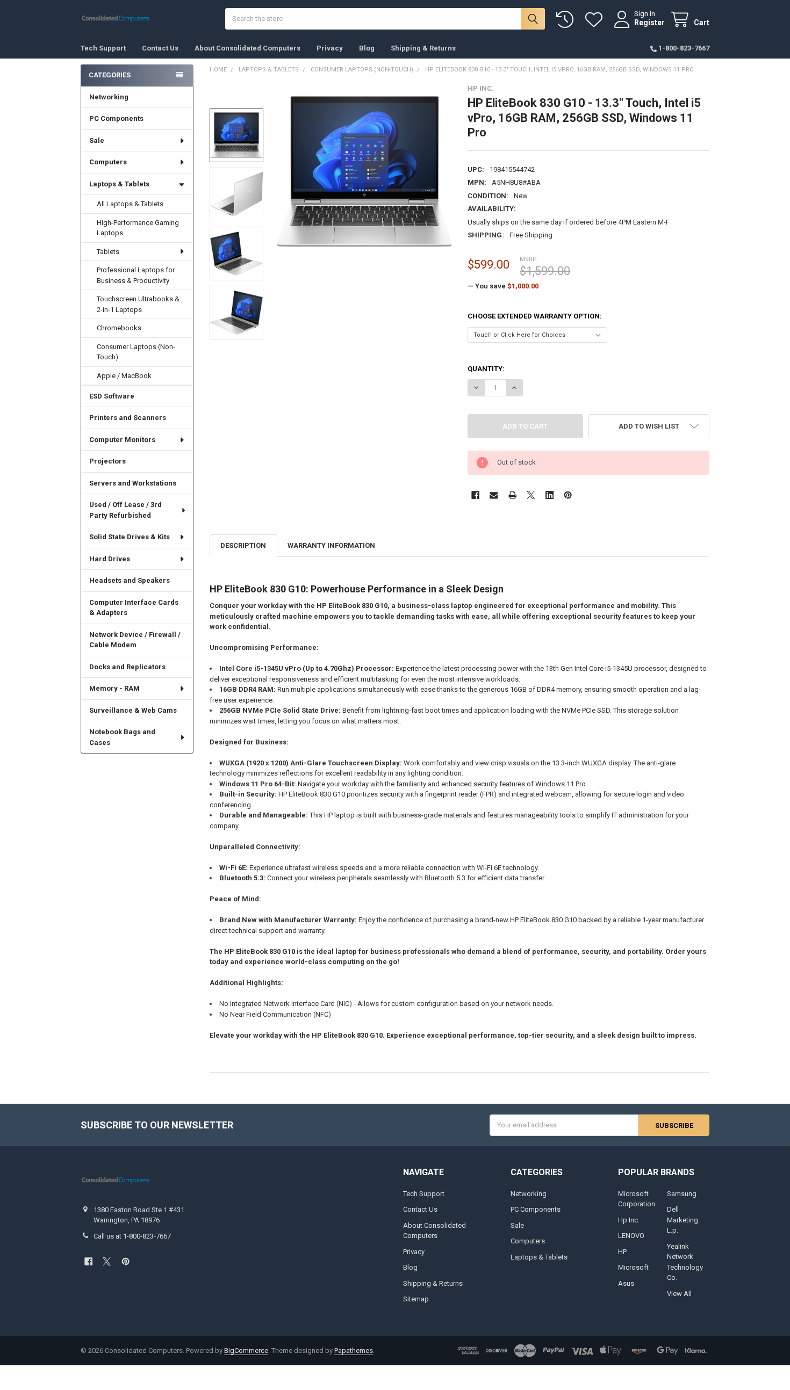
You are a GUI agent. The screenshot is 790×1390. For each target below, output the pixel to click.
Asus (626, 1283)
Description (243, 545)
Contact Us (160, 48)
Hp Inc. (629, 1220)
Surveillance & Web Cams (133, 710)
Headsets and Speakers (129, 580)
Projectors (107, 461)
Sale (96, 140)
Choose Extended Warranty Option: (535, 316)
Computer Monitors (122, 440)
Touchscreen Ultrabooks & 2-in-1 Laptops (138, 304)
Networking (108, 97)
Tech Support (103, 48)
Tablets (108, 252)
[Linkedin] (549, 495)
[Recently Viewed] (567, 19)
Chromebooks (119, 328)
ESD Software (111, 396)
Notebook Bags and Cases (122, 737)
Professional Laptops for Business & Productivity (136, 275)
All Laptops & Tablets (130, 204)
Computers (108, 162)
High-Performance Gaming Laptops (138, 228)
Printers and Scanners (127, 418)
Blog (367, 48)
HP (622, 1252)
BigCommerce (246, 1350)
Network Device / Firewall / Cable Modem (135, 640)
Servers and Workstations (132, 483)
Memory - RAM (114, 688)
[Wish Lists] (596, 19)
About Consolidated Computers (247, 48)
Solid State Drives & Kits (129, 537)
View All (679, 1294)
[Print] (512, 495)
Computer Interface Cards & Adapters (133, 607)
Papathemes (353, 1350)
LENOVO (631, 1236)
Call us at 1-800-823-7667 (132, 1236)
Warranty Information (331, 545)
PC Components (116, 118)
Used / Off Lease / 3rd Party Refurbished (125, 510)
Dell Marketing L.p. (682, 1219)
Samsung (681, 1194)
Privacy (330, 48)
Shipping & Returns (423, 48)
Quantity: (486, 369)
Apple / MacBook (124, 376)
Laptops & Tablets (119, 184)
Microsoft (633, 1267)
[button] (648, 426)
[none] (364, 171)
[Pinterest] (568, 495)
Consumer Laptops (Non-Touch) (136, 352)
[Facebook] (475, 495)
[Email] (493, 495)
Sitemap (416, 1299)
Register (649, 22)
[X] (530, 495)
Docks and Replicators (127, 667)
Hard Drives (109, 559)
